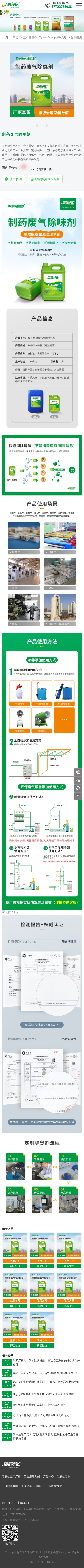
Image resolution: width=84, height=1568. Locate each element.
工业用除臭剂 (32, 1476)
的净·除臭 (60, 37)
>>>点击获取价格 (41, 169)
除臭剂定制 (63, 1476)
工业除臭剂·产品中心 (36, 37)
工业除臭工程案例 (31, 1486)
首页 (15, 37)
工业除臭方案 (10, 1486)
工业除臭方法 (54, 1486)
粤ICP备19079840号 (42, 1562)
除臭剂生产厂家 (11, 1476)
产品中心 (48, 1476)
